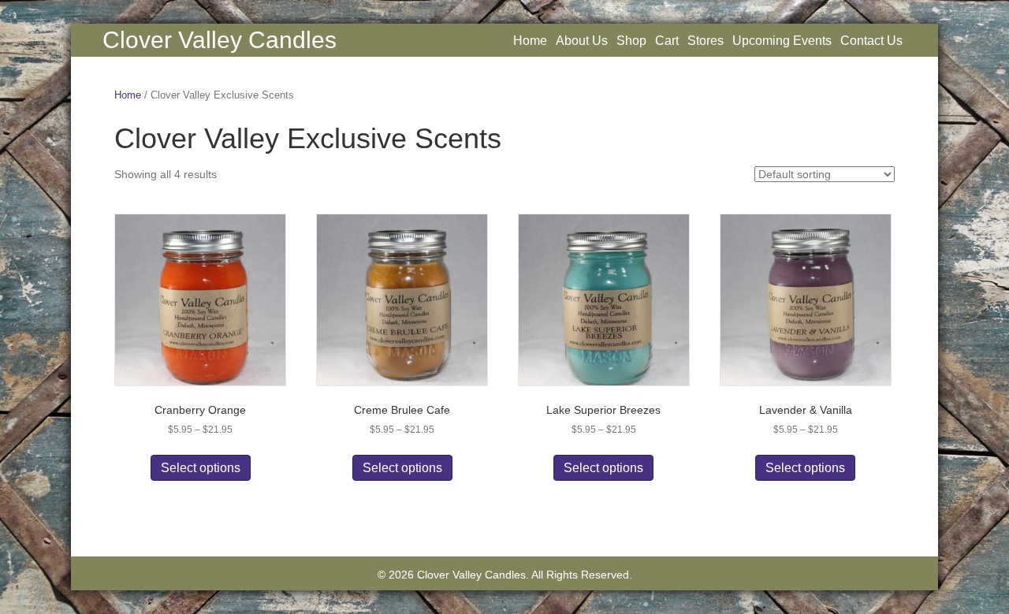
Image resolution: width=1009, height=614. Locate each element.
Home (530, 40)
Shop (631, 40)
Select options (200, 467)
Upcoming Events (782, 40)
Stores (705, 40)
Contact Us (871, 40)
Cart (667, 40)
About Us (582, 40)
